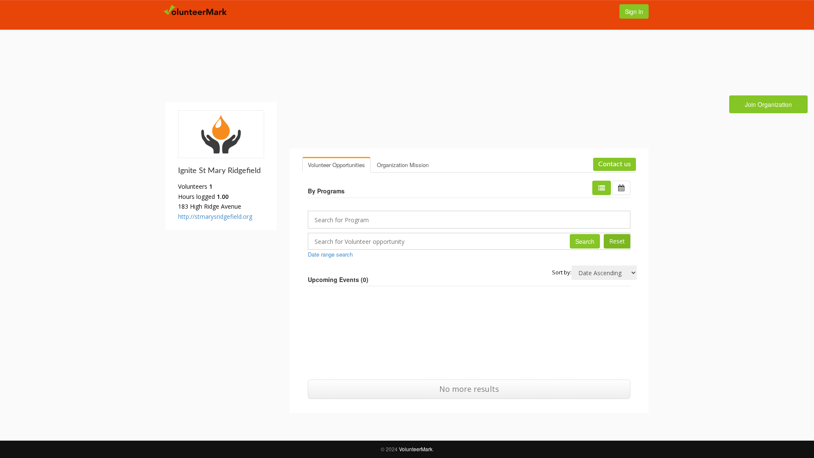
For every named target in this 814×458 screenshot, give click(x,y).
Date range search (330, 254)
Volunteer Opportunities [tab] (336, 165)
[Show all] (621, 188)
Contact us (614, 164)
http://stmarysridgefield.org (215, 216)
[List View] (601, 188)
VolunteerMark (415, 448)
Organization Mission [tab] (403, 165)
